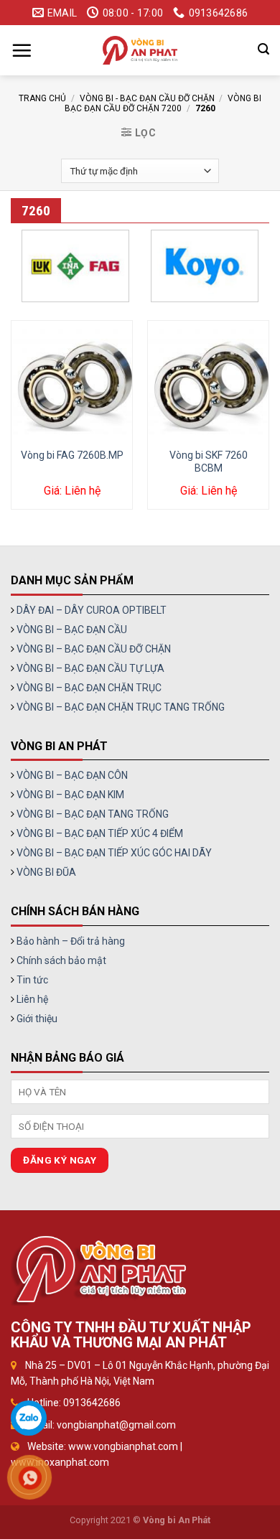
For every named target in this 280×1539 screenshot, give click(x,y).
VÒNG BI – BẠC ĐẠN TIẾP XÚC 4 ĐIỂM (100, 833)
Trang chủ (42, 98)
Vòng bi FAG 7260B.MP (72, 455)
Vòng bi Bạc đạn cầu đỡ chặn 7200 (163, 103)
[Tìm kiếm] (263, 49)
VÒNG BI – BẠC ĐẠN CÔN (72, 775)
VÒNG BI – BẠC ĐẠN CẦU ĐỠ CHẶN (94, 649)
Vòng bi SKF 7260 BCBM (208, 461)
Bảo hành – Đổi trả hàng (71, 941)
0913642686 (92, 1402)
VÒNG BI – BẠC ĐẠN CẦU (72, 629)
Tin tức (32, 980)
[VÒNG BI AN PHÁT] (140, 50)
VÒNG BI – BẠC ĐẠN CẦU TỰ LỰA (90, 668)
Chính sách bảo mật (61, 960)
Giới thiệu (37, 1018)
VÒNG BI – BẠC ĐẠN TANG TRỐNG (93, 814)
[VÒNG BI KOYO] (204, 266)
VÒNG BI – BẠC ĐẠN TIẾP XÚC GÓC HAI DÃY (114, 853)
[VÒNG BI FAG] (75, 266)
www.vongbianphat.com (123, 1446)
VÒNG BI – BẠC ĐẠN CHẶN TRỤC (89, 687)
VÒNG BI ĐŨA (46, 872)
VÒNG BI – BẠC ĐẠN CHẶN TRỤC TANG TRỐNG (121, 707)
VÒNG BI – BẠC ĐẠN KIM (70, 794)
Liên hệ (32, 999)
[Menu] (21, 50)
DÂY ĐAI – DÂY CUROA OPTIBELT (92, 610)
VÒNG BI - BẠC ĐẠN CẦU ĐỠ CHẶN (147, 98)
